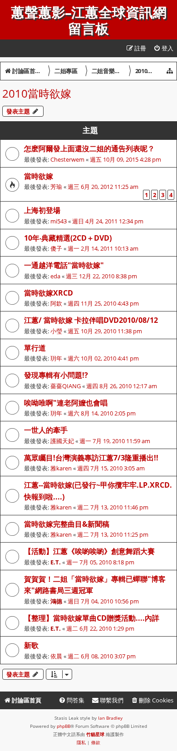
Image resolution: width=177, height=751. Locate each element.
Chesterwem (67, 159)
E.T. (55, 562)
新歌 (31, 645)
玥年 (56, 358)
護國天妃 (62, 441)
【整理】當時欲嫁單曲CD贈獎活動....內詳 (91, 618)
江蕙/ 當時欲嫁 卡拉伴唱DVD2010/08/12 (91, 320)
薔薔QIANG (65, 386)
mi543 (58, 221)
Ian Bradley (110, 718)
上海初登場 (42, 210)
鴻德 (56, 601)
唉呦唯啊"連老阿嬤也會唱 (66, 403)
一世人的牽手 (46, 430)
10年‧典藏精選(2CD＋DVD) (68, 238)
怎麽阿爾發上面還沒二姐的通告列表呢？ (89, 148)
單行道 (35, 348)
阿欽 (56, 303)
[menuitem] (163, 48)
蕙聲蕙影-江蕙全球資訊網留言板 (89, 21)
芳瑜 (56, 187)
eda (55, 276)
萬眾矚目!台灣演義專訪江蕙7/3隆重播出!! (91, 458)
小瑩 (56, 331)
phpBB (63, 726)
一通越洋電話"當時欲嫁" (64, 265)
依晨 (56, 656)
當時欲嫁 (38, 176)
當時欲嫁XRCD (48, 293)
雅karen (61, 468)
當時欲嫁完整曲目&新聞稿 (66, 524)
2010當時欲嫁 (36, 93)
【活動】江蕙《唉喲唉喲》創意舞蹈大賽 (89, 551)
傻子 (56, 248)
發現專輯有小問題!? (56, 375)
